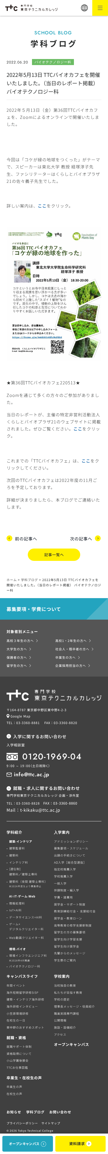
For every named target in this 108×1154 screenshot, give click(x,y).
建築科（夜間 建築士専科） (28, 883)
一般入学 (60, 883)
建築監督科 (17, 848)
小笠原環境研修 (18, 1013)
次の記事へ (81, 538)
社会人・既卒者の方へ (72, 649)
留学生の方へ (17, 665)
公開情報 (60, 1020)
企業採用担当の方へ (70, 665)
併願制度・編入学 (66, 890)
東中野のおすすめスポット (25, 1027)
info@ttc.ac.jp (31, 774)
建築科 (14, 855)
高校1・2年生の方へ (71, 640)
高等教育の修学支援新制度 (73, 925)
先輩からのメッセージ (69, 953)
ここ (42, 206)
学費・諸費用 (63, 897)
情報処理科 (17, 903)
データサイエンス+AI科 (25, 917)
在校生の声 (14, 1094)
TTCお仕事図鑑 (17, 1067)
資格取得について (19, 1053)
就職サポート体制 (19, 1046)
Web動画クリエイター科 (26, 937)
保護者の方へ (17, 657)
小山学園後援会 (18, 1060)
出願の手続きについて (69, 855)
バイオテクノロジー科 (24, 966)
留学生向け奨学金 (66, 946)
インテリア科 (18, 862)
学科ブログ (35, 1111)
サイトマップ (50, 1123)
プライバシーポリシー (22, 1123)
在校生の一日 (16, 1020)
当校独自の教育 (65, 985)
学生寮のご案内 (65, 960)
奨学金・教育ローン (68, 918)
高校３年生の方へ (20, 640)
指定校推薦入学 (65, 869)
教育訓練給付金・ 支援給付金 (75, 911)
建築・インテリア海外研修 (25, 999)
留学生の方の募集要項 (69, 932)
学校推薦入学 (63, 876)
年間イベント (16, 985)
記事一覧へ (54, 554)
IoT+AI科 (15, 910)
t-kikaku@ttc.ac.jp (40, 810)
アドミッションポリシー (71, 841)
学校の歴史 (62, 999)
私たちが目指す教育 (68, 992)
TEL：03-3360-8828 (23, 803)
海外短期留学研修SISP (23, 992)
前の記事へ (26, 538)
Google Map (20, 716)
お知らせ (14, 1111)
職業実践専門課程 (66, 1013)
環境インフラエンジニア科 (28, 957)
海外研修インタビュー (22, 1006)
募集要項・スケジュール (71, 848)
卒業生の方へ (65, 657)
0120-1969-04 (52, 757)
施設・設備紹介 (65, 1027)
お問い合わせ (60, 1111)
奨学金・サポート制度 (69, 904)
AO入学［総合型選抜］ (70, 862)
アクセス (60, 1034)
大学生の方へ (17, 649)
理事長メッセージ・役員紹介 (74, 1006)
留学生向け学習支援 (68, 939)
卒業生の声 (14, 1086)
